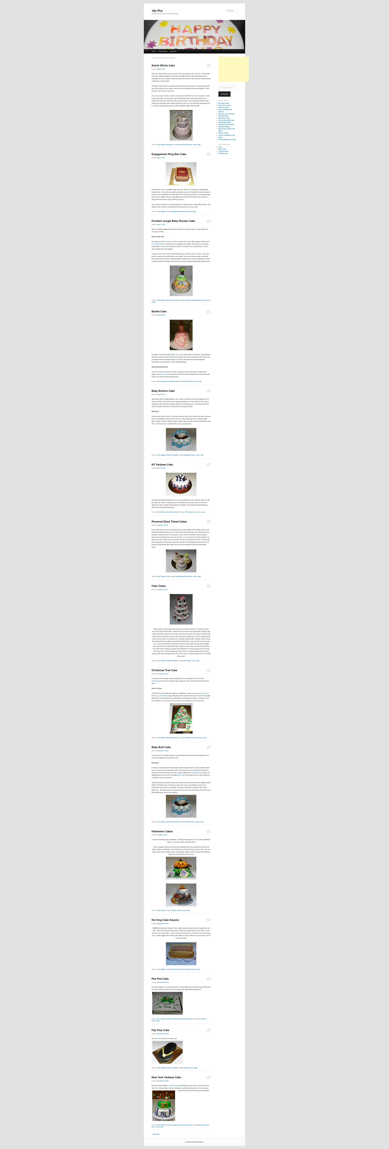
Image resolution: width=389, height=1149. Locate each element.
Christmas (155, 681)
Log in (220, 147)
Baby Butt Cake (161, 747)
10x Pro (157, 10)
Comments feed (223, 151)
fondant (168, 241)
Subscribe (224, 94)
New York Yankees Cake (166, 1077)
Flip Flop (186, 1068)
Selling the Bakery (224, 127)
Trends (168, 576)
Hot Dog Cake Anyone (165, 920)
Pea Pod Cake (160, 978)
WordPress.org (223, 153)
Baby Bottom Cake (163, 391)
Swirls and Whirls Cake (185, 144)
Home (153, 51)
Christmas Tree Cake (164, 670)
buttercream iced (162, 374)
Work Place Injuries (224, 105)
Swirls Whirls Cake (163, 65)
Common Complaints (172, 455)
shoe (159, 1038)
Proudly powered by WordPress (194, 1142)
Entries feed (222, 149)
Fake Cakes (159, 586)
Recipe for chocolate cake (226, 114)
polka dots (181, 775)
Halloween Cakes (162, 831)
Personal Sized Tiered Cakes (169, 521)
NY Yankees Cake (162, 464)
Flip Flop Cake (160, 1030)
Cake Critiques (161, 144)
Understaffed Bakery (224, 122)
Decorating (169, 300)
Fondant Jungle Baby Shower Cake (173, 221)
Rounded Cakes (223, 116)
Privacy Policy (163, 51)
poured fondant (162, 696)
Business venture (223, 103)
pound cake (202, 693)
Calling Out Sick (223, 133)
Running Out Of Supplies (226, 124)
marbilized (172, 1085)
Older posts (156, 1134)
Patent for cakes (223, 107)
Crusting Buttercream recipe (227, 139)
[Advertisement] (233, 69)
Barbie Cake (159, 311)
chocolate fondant (157, 244)
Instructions (169, 144)
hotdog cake (187, 969)
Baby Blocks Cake (224, 118)
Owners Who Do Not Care (226, 120)
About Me (173, 51)
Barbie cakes (175, 354)
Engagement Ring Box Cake (169, 154)
